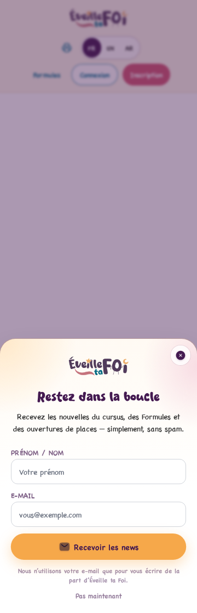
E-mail (23, 495)
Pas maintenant (99, 595)
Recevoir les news (106, 546)
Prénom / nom (37, 452)
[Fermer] (98, 306)
